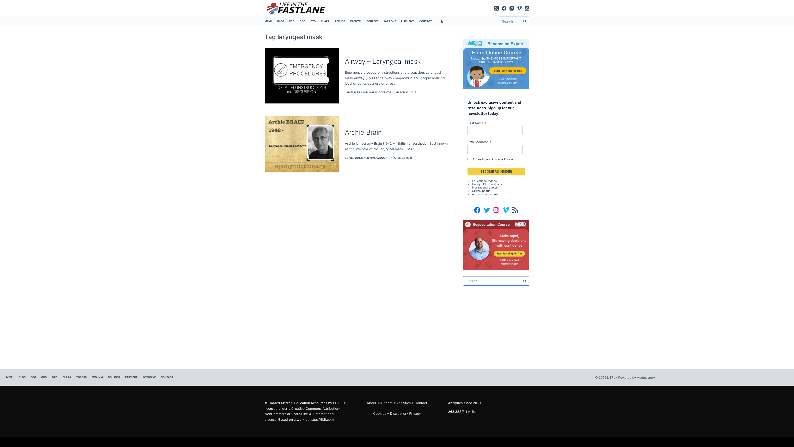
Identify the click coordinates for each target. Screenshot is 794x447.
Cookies (380, 413)
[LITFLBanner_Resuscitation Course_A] (496, 245)
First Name (477, 123)
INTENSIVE (407, 21)
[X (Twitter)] (496, 8)
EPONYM (355, 21)
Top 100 (340, 21)
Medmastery (646, 378)
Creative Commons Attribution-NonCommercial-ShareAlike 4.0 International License (303, 414)
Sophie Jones (354, 157)
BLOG (280, 21)
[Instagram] (511, 8)
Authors (386, 403)
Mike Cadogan (379, 157)
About (371, 403)
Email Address (479, 141)
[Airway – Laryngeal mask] (302, 76)
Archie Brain (363, 132)
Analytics (403, 403)
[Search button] (524, 21)
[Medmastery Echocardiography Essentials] (496, 64)
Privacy (415, 413)
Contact (425, 21)
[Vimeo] (519, 8)
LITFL (337, 403)
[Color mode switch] (441, 21)
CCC (302, 21)
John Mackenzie (380, 92)
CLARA (325, 21)
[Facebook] (504, 8)
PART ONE (390, 21)
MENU (268, 21)
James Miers (353, 92)
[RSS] (527, 8)
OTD (313, 21)
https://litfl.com (322, 419)
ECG (291, 21)
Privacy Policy (502, 159)
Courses (372, 21)
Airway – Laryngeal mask (383, 61)
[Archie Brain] (302, 144)
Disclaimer (398, 413)
